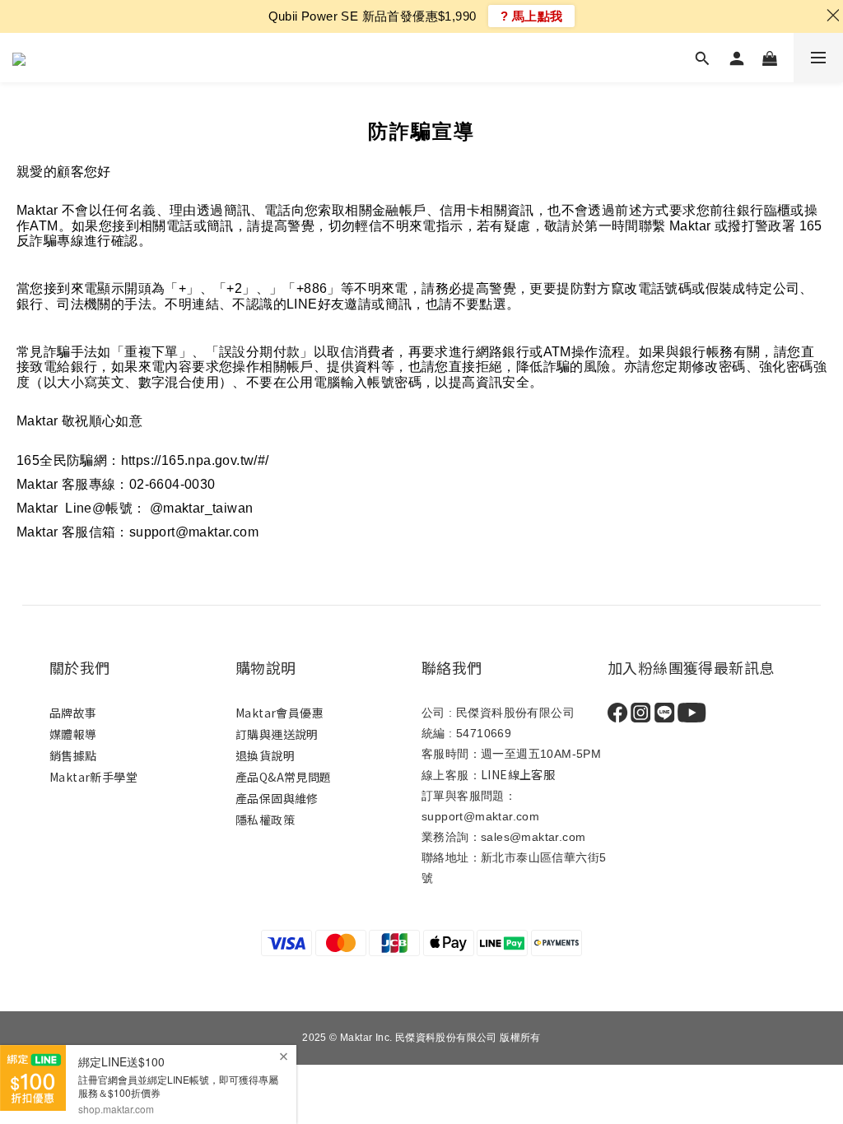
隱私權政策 (265, 819)
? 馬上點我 (531, 16)
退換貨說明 (265, 755)
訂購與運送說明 (277, 734)
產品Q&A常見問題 (283, 777)
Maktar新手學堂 (93, 777)
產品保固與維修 (277, 798)
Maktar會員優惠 (279, 712)
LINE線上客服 (518, 774)
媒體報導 (73, 734)
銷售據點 (74, 755)
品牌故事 (73, 712)
